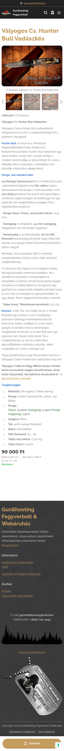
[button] (45, 13)
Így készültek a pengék (16, 378)
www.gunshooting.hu (35, 3)
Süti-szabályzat (46, 731)
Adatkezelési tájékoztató (17, 562)
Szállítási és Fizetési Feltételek (21, 574)
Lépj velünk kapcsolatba (17, 595)
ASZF (5, 567)
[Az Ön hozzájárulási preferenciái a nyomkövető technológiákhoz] (58, 745)
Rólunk (6, 591)
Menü (59, 12)
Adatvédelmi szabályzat (22, 731)
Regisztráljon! (10, 545)
